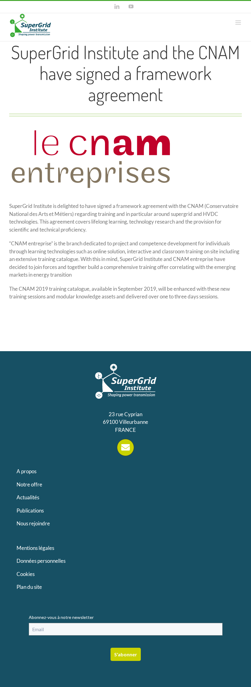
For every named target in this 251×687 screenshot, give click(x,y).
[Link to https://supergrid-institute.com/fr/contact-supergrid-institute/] (125, 447)
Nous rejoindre (33, 523)
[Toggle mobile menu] (238, 22)
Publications (30, 510)
